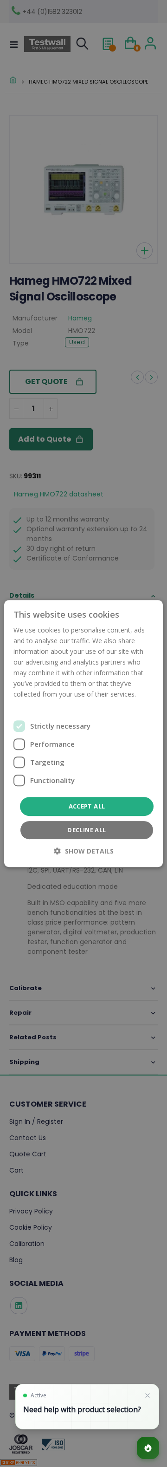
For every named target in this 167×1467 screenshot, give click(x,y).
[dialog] (83, 733)
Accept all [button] (87, 806)
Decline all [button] (86, 830)
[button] (84, 851)
